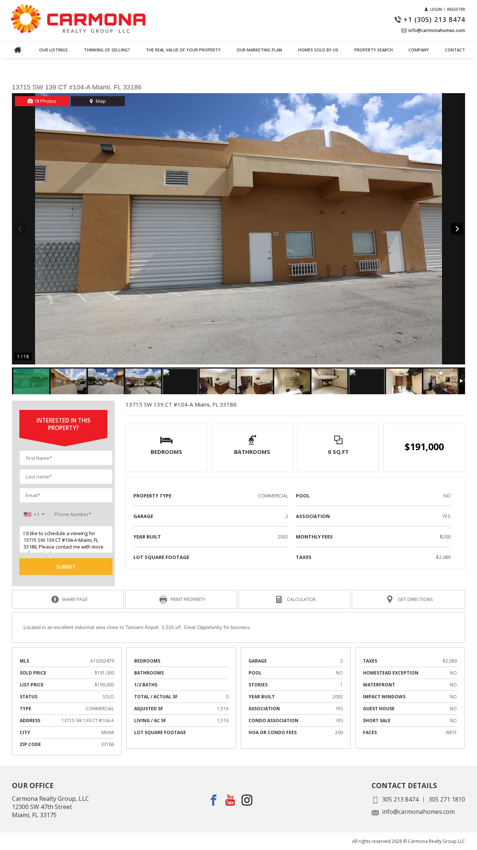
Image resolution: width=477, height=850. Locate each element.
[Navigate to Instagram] (247, 800)
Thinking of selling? (107, 50)
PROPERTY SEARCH (373, 50)
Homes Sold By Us (318, 50)
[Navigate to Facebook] (213, 800)
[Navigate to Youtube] (230, 800)
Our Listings (53, 50)
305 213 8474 (400, 799)
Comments (25, 58)
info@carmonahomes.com (418, 812)
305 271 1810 (447, 799)
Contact (455, 50)
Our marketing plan (259, 50)
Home (17, 49)
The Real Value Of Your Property (183, 50)
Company (418, 50)
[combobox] (34, 514)
